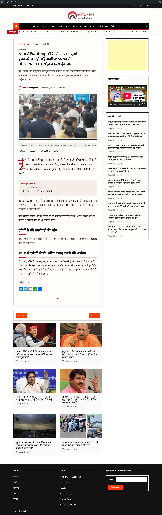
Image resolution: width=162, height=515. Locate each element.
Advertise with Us (67, 494)
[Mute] (140, 104)
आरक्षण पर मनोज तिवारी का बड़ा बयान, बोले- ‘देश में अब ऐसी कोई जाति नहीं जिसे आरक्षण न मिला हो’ (79, 400)
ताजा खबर (35, 44)
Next (93, 316)
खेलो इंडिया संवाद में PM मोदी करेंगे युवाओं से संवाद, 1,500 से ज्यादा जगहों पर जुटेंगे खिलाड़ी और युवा (68, 32)
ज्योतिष (60, 26)
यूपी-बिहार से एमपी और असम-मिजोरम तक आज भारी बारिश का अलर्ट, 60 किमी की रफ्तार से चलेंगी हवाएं (33, 445)
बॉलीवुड (16, 488)
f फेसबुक (22, 151)
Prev (23, 316)
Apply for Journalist (68, 505)
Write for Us (115, 26)
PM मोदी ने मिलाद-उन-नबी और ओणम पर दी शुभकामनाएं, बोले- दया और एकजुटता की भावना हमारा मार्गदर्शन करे (127, 230)
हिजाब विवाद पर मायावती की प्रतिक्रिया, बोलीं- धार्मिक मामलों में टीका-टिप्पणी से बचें (127, 170)
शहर (34, 26)
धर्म (74, 26)
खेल (42, 26)
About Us (63, 488)
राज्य (26, 26)
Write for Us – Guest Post (70, 477)
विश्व (15, 494)
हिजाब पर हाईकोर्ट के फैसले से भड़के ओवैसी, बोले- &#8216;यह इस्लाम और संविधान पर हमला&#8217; (137, 32)
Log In (7, 2)
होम (21, 26)
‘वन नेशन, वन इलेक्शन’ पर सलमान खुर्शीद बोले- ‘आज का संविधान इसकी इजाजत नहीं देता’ (125, 217)
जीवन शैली (83, 26)
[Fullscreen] (143, 104)
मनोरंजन (51, 26)
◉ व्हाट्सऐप (33, 151)
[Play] (111, 104)
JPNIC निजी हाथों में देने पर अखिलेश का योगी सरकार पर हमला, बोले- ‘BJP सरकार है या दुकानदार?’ (34, 32)
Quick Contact (66, 482)
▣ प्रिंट (56, 151)
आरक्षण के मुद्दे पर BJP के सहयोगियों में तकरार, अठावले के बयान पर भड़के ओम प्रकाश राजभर (125, 182)
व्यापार (68, 26)
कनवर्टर (92, 26)
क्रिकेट (16, 482)
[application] (127, 96)
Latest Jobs (103, 26)
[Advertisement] (127, 55)
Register (14, 2)
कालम (15, 477)
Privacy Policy (66, 499)
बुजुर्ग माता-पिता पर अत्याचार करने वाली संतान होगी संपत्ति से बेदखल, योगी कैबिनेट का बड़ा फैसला (102, 32)
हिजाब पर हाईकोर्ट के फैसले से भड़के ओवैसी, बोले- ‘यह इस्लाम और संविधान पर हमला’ (126, 158)
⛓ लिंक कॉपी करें (45, 151)
